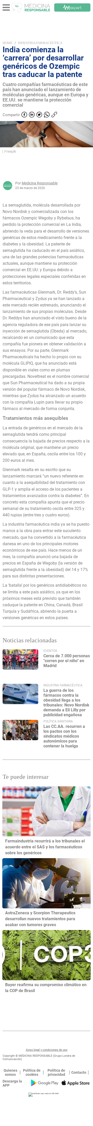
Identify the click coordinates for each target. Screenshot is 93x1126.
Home (7, 43)
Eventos (50, 650)
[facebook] (24, 115)
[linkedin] (32, 115)
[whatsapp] (47, 115)
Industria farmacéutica (40, 43)
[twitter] (39, 115)
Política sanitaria (58, 721)
